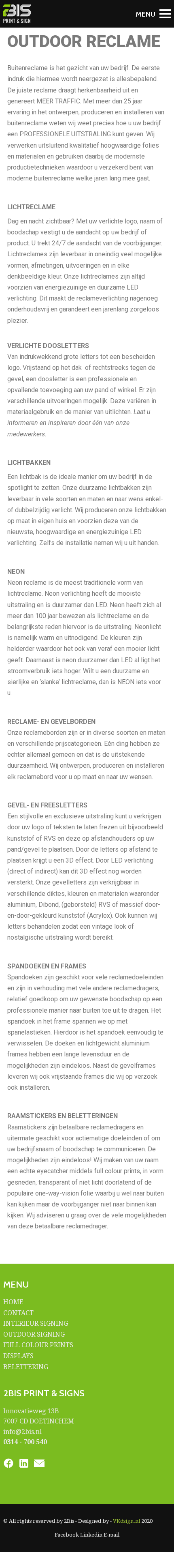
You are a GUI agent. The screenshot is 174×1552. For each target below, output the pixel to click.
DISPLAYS (18, 1356)
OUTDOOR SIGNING (34, 1334)
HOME (13, 1302)
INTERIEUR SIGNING (35, 1323)
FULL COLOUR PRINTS (38, 1345)
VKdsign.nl (126, 1521)
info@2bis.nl (22, 1432)
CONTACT (18, 1313)
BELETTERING (25, 1367)
